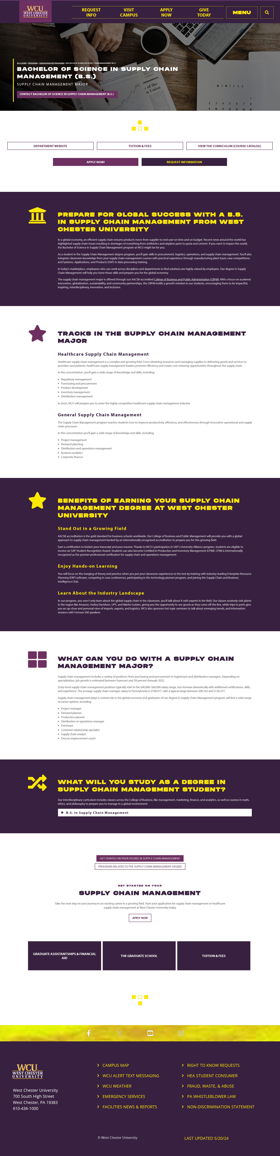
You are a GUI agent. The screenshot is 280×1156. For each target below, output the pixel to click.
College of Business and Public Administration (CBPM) (186, 279)
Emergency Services (124, 1096)
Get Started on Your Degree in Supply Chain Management (140, 858)
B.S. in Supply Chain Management (97, 812)
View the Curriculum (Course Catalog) (229, 146)
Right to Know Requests (213, 1065)
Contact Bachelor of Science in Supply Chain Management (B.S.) (67, 94)
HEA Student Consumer (212, 1075)
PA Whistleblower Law (211, 1096)
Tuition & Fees (140, 146)
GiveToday (204, 12)
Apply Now (140, 918)
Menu (242, 12)
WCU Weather (117, 1086)
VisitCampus (129, 12)
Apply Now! (96, 162)
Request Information (184, 162)
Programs (33, 63)
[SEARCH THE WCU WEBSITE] (267, 12)
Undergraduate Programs (51, 63)
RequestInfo (91, 12)
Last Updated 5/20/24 (206, 1138)
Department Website (50, 146)
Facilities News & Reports (130, 1106)
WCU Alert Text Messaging (131, 1075)
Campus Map (116, 1065)
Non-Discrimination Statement (220, 1106)
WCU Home (21, 63)
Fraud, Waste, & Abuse (210, 1086)
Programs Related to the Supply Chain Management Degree (140, 866)
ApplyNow (166, 12)
